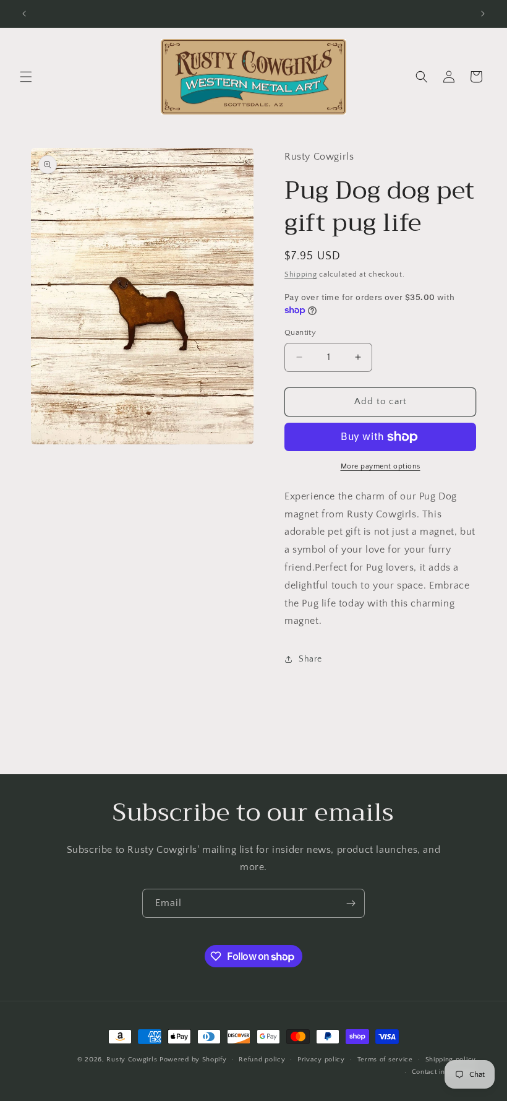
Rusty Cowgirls (131, 1059)
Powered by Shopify (193, 1059)
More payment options (380, 466)
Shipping (300, 274)
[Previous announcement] (24, 13)
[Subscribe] (350, 903)
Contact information (444, 1072)
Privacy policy (321, 1059)
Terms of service (385, 1059)
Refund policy (262, 1059)
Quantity (300, 332)
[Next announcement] (482, 13)
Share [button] (310, 659)
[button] (26, 76)
